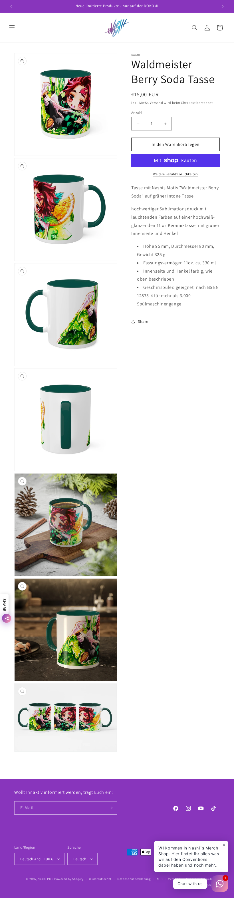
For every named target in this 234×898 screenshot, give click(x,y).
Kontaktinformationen (203, 879)
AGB (160, 879)
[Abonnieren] (110, 808)
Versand (156, 102)
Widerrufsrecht (100, 879)
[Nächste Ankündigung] (223, 6)
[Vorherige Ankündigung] (11, 6)
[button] (12, 27)
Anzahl (136, 112)
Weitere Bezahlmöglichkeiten (175, 174)
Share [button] (143, 321)
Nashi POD (45, 879)
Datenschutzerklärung (134, 879)
